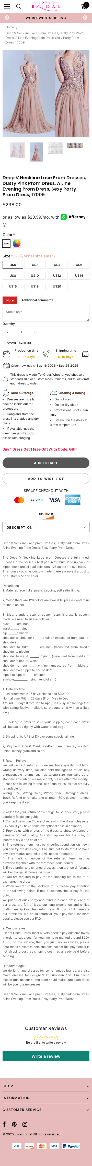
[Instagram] (24, 1124)
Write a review (46, 1056)
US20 (57, 286)
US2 (35, 265)
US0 (13, 265)
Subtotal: (10, 343)
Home (10, 27)
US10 (35, 275)
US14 (79, 275)
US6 (79, 265)
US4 (57, 265)
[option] (46, 18)
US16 (13, 286)
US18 (35, 286)
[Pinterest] (14, 1124)
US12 (57, 275)
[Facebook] (4, 1124)
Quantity (9, 324)
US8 (13, 275)
